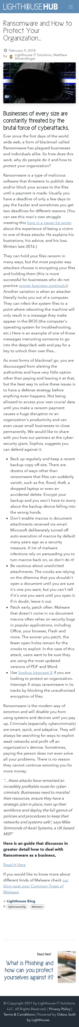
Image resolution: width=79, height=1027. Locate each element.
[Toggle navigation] (71, 6)
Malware (37, 906)
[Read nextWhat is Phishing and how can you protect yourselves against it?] (67, 967)
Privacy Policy (59, 1009)
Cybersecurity (17, 906)
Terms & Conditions (19, 1014)
